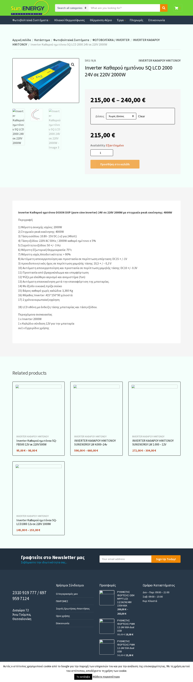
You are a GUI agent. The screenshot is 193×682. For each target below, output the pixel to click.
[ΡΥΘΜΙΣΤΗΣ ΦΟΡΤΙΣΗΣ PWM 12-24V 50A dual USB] (106, 647)
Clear (141, 116)
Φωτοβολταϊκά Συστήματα (30, 20)
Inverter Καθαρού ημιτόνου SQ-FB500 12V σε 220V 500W (36, 442)
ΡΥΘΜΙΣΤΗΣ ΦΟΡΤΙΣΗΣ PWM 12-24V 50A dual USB (126, 646)
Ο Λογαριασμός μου (67, 593)
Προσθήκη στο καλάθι (115, 164)
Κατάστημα (42, 40)
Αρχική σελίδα (21, 40)
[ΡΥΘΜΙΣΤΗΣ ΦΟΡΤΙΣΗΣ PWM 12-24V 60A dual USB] (106, 626)
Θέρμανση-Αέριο (101, 20)
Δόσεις (99, 116)
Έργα (120, 20)
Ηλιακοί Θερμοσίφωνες (69, 20)
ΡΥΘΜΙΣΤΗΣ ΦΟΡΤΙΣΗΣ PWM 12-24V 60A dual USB (126, 625)
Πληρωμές (136, 20)
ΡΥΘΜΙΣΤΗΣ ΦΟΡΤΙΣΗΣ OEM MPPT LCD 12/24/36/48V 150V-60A (125, 598)
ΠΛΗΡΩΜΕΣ (62, 601)
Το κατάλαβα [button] (83, 676)
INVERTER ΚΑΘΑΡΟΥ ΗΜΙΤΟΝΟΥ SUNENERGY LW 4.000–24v (95, 442)
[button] (72, 64)
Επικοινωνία (156, 20)
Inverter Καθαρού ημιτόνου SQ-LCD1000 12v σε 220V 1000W (36, 522)
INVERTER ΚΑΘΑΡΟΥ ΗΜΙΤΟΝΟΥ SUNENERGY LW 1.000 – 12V (153, 442)
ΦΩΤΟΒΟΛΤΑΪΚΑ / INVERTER (111, 40)
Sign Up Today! (166, 559)
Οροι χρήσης (63, 616)
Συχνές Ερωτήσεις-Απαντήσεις (73, 608)
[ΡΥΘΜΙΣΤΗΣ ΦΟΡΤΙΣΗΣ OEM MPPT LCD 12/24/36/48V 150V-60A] (106, 597)
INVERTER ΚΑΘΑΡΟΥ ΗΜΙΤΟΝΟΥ (160, 60)
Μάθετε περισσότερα (106, 676)
